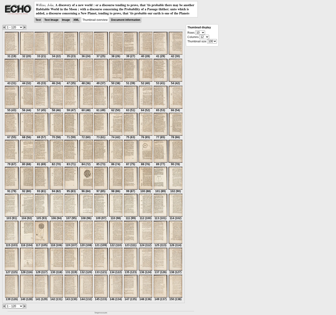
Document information (125, 20)
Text (38, 20)
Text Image (51, 20)
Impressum (101, 312)
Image (66, 20)
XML (76, 20)
